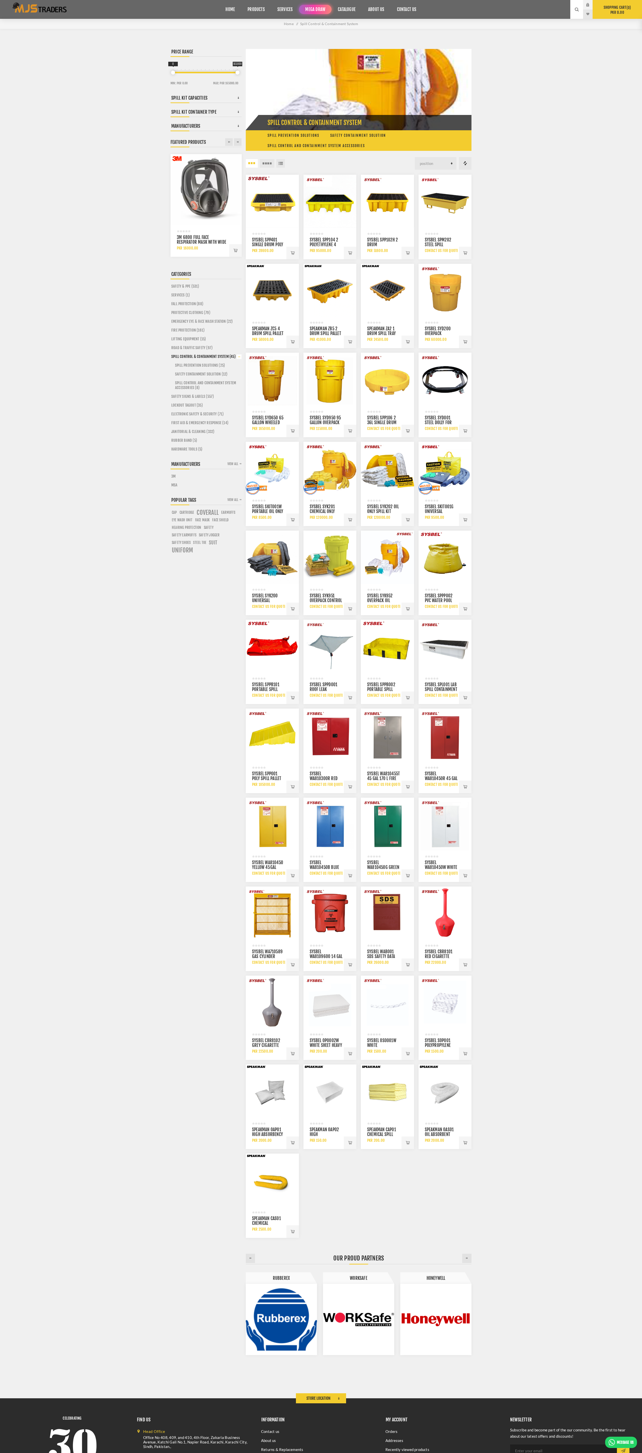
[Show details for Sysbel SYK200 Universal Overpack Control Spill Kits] (272, 557)
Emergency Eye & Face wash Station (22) (202, 321)
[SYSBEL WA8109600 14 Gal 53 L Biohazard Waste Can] (330, 913)
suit (213, 543)
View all (232, 464)
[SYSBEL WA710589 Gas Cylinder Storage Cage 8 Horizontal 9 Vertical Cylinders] (272, 913)
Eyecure (436, 1278)
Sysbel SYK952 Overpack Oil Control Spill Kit (382, 600)
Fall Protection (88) (187, 303)
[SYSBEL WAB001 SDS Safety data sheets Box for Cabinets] (387, 913)
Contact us (270, 1431)
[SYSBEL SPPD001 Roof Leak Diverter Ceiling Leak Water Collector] (330, 646)
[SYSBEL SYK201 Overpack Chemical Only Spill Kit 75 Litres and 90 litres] (330, 468)
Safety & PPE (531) (185, 286)
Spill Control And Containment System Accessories (316, 146)
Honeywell (281, 1278)
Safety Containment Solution (358, 135)
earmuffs (228, 512)
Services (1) (180, 295)
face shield (220, 520)
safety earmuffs (184, 535)
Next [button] (466, 1258)
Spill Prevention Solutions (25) (200, 365)
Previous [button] (250, 1258)
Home (289, 24)
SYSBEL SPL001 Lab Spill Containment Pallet (441, 689)
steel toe (199, 542)
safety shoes (181, 542)
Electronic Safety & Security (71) (197, 414)
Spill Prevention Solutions (293, 135)
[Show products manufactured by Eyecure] (435, 1319)
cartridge (187, 512)
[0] (173, 73)
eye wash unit (182, 520)
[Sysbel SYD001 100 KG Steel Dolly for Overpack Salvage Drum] (445, 379)
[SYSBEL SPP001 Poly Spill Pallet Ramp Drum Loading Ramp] (272, 735)
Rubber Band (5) (184, 440)
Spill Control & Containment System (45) (203, 356)
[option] (281, 1313)
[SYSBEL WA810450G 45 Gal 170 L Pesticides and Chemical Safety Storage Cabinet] (387, 824)
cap (174, 512)
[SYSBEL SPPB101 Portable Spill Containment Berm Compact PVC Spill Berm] (272, 646)
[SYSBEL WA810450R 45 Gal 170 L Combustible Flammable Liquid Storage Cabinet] (445, 735)
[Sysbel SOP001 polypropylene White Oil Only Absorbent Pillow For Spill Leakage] (445, 1002)
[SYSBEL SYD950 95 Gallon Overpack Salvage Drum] (330, 379)
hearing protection (186, 527)
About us (268, 1440)
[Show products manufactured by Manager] (358, 1319)
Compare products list (465, 163)
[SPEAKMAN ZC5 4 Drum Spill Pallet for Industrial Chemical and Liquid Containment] (272, 290)
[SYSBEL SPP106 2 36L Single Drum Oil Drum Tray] (387, 379)
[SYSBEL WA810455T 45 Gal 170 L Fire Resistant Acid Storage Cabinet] (387, 735)
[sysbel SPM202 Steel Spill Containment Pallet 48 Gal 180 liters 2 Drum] (445, 201)
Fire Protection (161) (188, 330)
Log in (592, 4)
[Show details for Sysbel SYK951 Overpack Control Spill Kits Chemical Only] (330, 557)
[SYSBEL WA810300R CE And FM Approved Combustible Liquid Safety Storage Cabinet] (330, 735)
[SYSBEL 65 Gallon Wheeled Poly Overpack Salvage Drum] (272, 379)
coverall (208, 512)
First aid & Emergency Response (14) (199, 422)
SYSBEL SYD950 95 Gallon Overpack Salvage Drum (325, 422)
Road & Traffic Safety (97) (192, 347)
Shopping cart (616, 10)
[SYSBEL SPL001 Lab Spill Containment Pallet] (445, 646)
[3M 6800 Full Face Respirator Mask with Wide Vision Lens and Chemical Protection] (206, 189)
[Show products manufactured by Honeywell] (281, 1319)
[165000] (237, 73)
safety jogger (209, 535)
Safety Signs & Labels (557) (192, 396)
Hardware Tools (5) (187, 449)
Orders (391, 1431)
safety (208, 527)
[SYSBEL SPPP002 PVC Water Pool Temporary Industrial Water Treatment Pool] (445, 557)
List (280, 163)
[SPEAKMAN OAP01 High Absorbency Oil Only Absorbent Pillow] (272, 1091)
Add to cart (292, 253)
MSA (174, 485)
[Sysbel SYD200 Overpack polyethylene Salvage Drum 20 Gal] (445, 290)
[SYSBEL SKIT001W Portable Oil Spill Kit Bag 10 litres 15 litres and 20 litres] (272, 468)
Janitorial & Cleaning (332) (192, 431)
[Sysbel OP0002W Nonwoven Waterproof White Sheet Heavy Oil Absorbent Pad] (330, 1002)
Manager (358, 1278)
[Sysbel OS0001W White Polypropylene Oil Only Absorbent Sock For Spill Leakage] (387, 1002)
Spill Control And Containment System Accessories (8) (205, 385)
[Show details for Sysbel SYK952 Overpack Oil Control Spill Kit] (387, 557)
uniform (182, 550)
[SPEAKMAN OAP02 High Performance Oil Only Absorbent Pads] (330, 1091)
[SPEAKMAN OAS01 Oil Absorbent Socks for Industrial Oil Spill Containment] (445, 1091)
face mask (202, 520)
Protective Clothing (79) (190, 312)
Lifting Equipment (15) (188, 339)
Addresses (394, 1440)
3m (173, 476)
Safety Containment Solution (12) (201, 374)
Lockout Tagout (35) (187, 405)
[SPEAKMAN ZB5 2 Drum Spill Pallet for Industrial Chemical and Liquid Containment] (330, 290)
